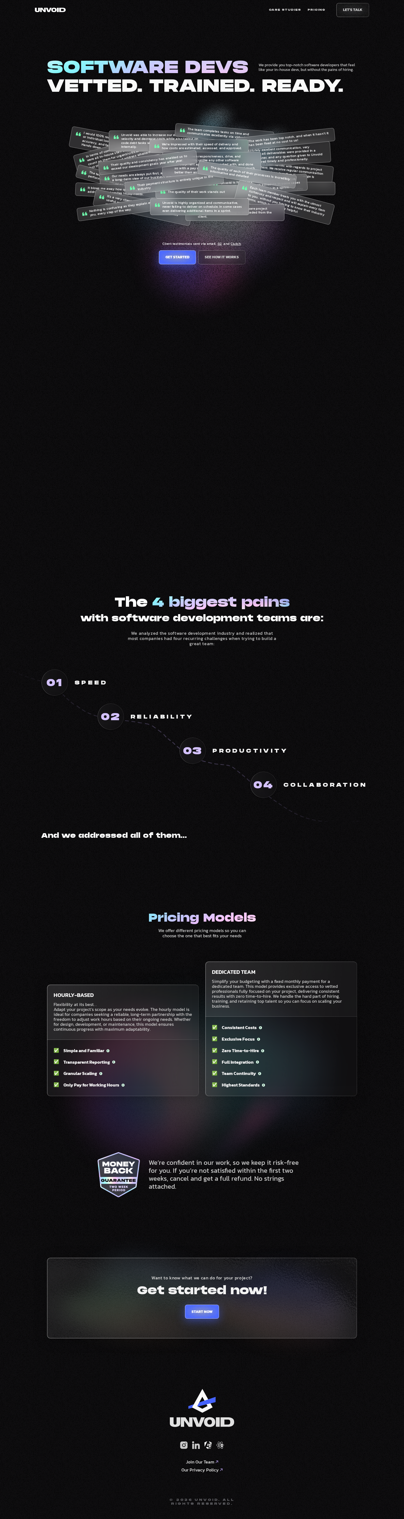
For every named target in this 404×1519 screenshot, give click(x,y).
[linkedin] (196, 1445)
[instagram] (184, 1445)
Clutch (236, 243)
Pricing (316, 10)
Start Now (202, 1312)
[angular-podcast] (208, 1445)
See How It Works (222, 257)
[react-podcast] (220, 1445)
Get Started (177, 257)
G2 (220, 243)
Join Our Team (200, 1462)
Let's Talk (353, 10)
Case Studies (285, 10)
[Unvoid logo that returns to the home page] (50, 10)
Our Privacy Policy (200, 1470)
